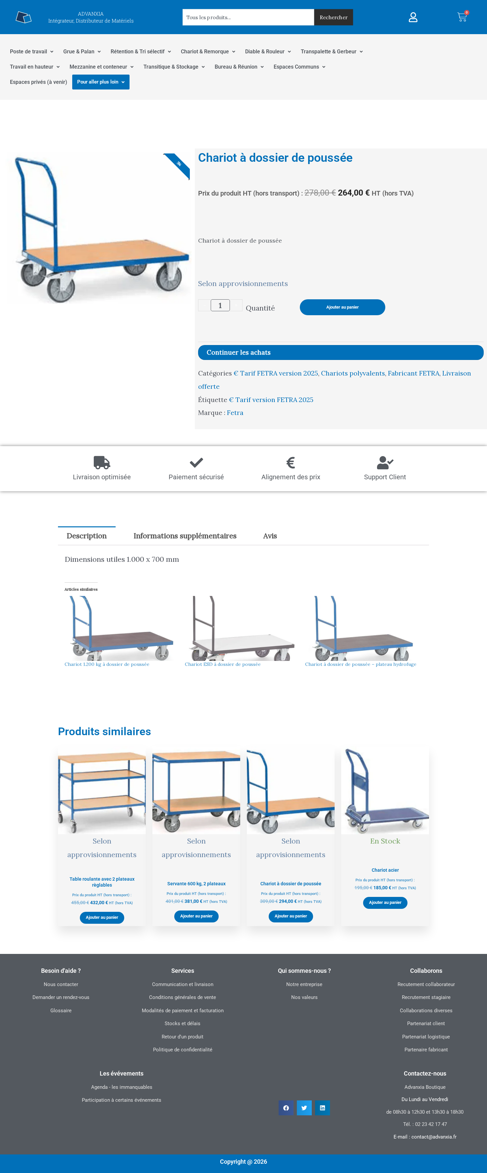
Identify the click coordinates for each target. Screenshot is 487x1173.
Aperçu (102, 862)
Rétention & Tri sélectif (138, 51)
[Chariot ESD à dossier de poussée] (241, 628)
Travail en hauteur (31, 67)
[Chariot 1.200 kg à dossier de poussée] (121, 628)
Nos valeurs (304, 997)
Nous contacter (61, 984)
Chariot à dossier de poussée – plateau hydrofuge (360, 664)
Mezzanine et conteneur (98, 67)
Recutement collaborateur (426, 984)
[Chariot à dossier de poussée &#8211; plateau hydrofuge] (362, 628)
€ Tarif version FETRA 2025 (271, 399)
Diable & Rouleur (265, 51)
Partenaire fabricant (426, 1050)
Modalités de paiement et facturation (183, 1011)
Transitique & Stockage (170, 67)
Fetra (235, 412)
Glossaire (61, 1011)
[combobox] (248, 17)
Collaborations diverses (426, 1011)
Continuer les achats (239, 352)
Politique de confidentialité (182, 1050)
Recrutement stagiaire (426, 997)
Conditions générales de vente (182, 997)
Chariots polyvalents (353, 373)
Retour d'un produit (182, 1037)
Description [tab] (87, 535)
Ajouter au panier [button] (102, 917)
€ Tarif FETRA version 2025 (276, 373)
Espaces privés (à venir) (38, 82)
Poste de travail (28, 51)
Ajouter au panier (342, 307)
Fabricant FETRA (413, 373)
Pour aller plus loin (97, 82)
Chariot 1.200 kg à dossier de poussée (107, 664)
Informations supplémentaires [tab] (185, 535)
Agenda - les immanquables (121, 1087)
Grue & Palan (78, 51)
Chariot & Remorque (205, 51)
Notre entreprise (304, 984)
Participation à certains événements (121, 1100)
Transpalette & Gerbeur (328, 51)
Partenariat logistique (426, 1037)
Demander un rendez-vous (60, 997)
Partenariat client (426, 1023)
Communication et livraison (182, 984)
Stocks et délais (182, 1023)
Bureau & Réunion (236, 67)
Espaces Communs (296, 67)
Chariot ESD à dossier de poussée (223, 664)
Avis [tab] (270, 535)
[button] (286, 1107)
